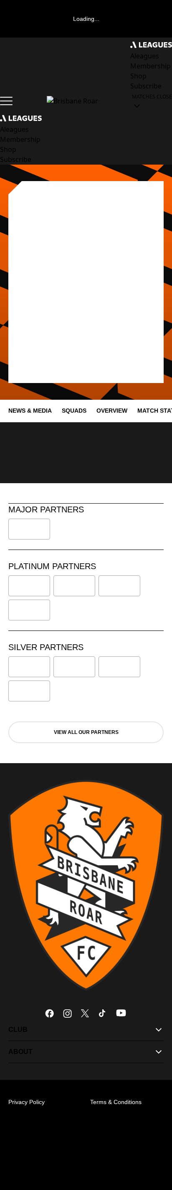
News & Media (30, 410)
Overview (111, 410)
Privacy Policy (26, 1102)
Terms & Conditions (116, 1102)
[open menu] (6, 101)
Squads (74, 410)
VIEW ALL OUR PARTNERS (86, 732)
